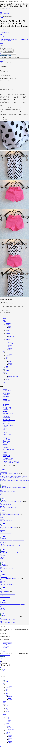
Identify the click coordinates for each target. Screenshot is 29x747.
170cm (23, 480)
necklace (5, 426)
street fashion (5, 447)
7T (4, 558)
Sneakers (8, 381)
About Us (5, 647)
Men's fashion (9, 419)
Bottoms (7, 324)
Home (5, 8)
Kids (9, 8)
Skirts (9, 326)
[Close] (0, 314)
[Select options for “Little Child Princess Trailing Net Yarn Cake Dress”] (0, 499)
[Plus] (0, 53)
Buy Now (8, 55)
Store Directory (6, 646)
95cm (9, 533)
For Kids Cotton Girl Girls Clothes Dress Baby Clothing (12, 604)
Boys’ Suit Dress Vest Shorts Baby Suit (9, 473)
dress (5, 402)
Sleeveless (6, 441)
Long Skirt (5, 411)
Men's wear (7, 423)
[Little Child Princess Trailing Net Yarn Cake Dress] (14, 500)
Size (1, 50)
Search (2, 653)
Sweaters (10, 348)
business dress (6, 392)
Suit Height (2, 479)
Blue (1, 530)
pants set (4, 430)
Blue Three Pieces (12, 476)
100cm (1, 480)
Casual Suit (5, 399)
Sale (4, 320)
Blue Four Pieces (4, 476)
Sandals (7, 379)
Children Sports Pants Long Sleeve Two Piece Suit (12, 540)
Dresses (7, 330)
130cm (10, 480)
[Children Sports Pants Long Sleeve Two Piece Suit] (14, 538)
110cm (4, 480)
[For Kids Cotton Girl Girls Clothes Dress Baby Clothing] (14, 602)
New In (4, 318)
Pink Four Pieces (10, 477)
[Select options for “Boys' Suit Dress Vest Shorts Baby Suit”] (0, 470)
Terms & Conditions (7, 643)
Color (1, 51)
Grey (6, 542)
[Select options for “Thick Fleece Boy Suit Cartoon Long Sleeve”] (0, 550)
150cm (17, 480)
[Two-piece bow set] (1, 30)
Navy (9, 597)
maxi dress (6, 416)
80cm (26, 480)
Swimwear (8, 339)
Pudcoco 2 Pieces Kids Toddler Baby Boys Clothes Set (13, 487)
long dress (5, 409)
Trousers (5, 454)
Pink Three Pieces (18, 477)
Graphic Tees (11, 344)
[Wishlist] (3, 470)
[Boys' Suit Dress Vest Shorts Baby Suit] (14, 472)
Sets (6, 338)
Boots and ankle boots (13, 376)
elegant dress (6, 404)
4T (1, 558)
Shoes (4, 372)
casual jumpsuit (6, 393)
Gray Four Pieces (21, 476)
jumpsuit (7, 407)
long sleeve (8, 413)
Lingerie (7, 332)
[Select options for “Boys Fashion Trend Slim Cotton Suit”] (0, 524)
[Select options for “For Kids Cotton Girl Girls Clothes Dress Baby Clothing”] (0, 601)
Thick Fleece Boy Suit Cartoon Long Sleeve (10, 553)
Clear (15, 51)
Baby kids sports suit (5, 591)
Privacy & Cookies (7, 642)
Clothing (7, 370)
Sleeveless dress (8, 443)
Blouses (10, 342)
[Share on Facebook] (1, 61)
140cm (13, 480)
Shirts (9, 361)
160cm (20, 480)
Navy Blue (2, 504)
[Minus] (17, 53)
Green (3, 530)
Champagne (3, 619)
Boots (7, 375)
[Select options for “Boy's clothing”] (0, 563)
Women (4, 321)
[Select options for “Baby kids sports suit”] (0, 588)
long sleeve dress (7, 414)
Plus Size (5, 432)
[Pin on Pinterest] (2, 61)
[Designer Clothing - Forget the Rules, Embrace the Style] (3, 670)
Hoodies (10, 345)
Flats (7, 373)
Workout (10, 354)
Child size (2, 506)
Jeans (9, 327)
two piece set (8, 458)
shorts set (6, 439)
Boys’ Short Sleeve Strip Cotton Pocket (9, 514)
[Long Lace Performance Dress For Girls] (14, 615)
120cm (7, 480)
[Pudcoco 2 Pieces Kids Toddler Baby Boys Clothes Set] (14, 486)
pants (4, 429)
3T (1, 609)
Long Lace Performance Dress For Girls (9, 616)
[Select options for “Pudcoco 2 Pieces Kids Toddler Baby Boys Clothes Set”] (0, 484)
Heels (7, 378)
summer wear (6, 451)
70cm (1, 533)
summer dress (8, 449)
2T (0, 558)
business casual (7, 390)
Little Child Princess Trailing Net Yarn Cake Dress (11, 501)
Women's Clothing (11, 462)
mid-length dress (8, 425)
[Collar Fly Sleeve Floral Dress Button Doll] (14, 577)
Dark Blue (2, 606)
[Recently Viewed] (4, 652)
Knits (9, 346)
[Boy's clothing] (14, 564)
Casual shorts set (6, 397)
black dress (5, 389)
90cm (13, 491)
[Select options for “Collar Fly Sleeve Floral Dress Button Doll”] (0, 575)
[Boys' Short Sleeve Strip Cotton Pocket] (14, 513)
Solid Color (5, 444)
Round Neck (7, 434)
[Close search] (1, 659)
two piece (6, 456)
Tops (7, 341)
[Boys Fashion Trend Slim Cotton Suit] (14, 526)
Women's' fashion (8, 460)
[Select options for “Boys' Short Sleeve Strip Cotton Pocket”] (0, 511)
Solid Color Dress (6, 445)
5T (3, 558)
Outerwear (8, 333)
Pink (6, 504)
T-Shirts (10, 349)
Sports (7, 367)
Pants (9, 329)
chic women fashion (6, 400)
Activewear (8, 323)
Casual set (6, 396)
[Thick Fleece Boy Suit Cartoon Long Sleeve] (14, 551)
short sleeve (6, 437)
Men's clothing (6, 417)
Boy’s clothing (3, 565)
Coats (9, 335)
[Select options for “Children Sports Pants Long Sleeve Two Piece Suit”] (0, 537)
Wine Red (9, 504)
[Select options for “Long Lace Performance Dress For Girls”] (0, 614)
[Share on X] (0, 61)
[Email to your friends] (3, 61)
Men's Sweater (6, 421)
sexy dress (5, 435)
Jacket (5, 405)
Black (1, 494)
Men (4, 351)
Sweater (5, 452)
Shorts (7, 366)
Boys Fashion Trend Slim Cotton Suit (8, 527)
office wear (5, 428)
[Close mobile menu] (0, 668)
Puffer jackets (11, 336)
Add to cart (3, 55)
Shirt (9, 655)
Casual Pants (6, 394)
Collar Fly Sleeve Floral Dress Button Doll (10, 578)
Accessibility (6, 644)
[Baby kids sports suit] (14, 589)
